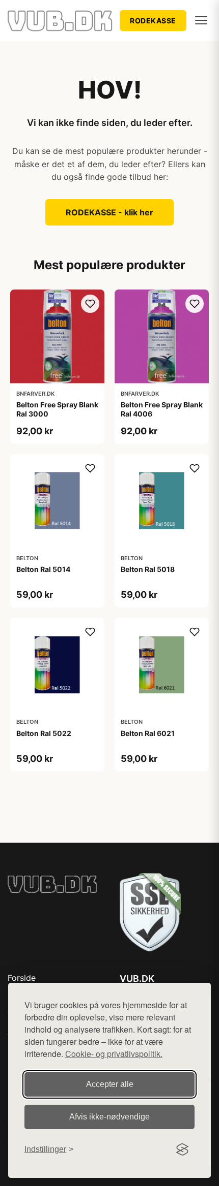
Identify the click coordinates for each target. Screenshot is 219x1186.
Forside (22, 978)
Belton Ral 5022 (43, 733)
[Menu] (201, 20)
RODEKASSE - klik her (109, 212)
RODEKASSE (153, 20)
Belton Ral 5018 (148, 569)
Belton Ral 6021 (148, 733)
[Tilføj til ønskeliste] (90, 304)
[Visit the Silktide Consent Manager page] (182, 1149)
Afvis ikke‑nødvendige (109, 1116)
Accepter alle (109, 1084)
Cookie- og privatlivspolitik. (113, 1054)
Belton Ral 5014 (43, 569)
